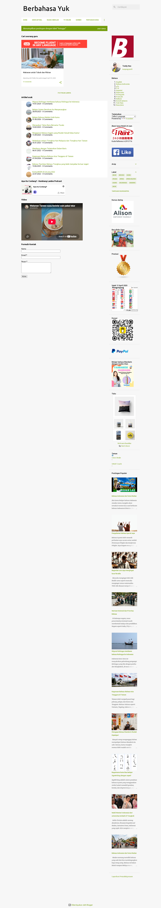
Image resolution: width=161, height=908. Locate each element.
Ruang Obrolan (53, 20)
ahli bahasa (123, 182)
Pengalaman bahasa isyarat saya (123, 533)
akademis (132, 182)
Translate (129, 119)
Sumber (78, 20)
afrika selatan (131, 179)
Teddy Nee (126, 66)
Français (119, 97)
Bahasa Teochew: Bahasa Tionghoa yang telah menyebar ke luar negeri (60, 164)
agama (115, 182)
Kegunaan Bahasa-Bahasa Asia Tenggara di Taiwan (52, 156)
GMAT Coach (117, 464)
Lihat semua (101, 28)
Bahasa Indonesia (123, 84)
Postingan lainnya (64, 93)
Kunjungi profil (127, 69)
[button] (60, 82)
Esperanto (120, 92)
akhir (114, 186)
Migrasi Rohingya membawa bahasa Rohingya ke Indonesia (55, 102)
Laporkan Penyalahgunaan (122, 876)
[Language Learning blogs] (123, 278)
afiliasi (115, 179)
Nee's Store (125, 446)
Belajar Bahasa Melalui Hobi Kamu (46, 117)
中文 (117, 88)
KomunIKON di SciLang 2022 (43, 172)
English (119, 82)
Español (119, 90)
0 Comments (27, 82)
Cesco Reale (116, 458)
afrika (122, 179)
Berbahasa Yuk (46, 8)
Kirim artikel (37, 20)
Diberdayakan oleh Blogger (82, 905)
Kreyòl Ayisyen (121, 101)
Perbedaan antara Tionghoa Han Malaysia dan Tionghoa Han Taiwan (59, 141)
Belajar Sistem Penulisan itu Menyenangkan (49, 110)
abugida (121, 175)
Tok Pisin (119, 103)
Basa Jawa (120, 105)
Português (120, 95)
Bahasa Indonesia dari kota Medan (124, 496)
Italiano (119, 99)
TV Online (67, 20)
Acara (129, 175)
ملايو (117, 86)
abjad (114, 175)
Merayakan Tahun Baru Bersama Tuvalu (48, 125)
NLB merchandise (124, 443)
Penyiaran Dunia (92, 20)
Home (25, 20)
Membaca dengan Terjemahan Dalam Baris (49, 148)
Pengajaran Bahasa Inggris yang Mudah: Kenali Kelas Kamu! (55, 133)
